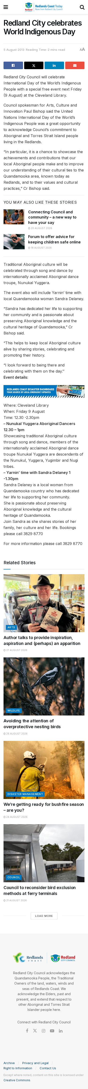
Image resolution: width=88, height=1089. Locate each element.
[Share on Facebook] (13, 65)
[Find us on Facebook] (27, 1031)
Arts (11, 627)
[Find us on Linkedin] (60, 1031)
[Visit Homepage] (44, 7)
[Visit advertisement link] (44, 391)
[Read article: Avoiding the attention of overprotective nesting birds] (44, 686)
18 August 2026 (41, 247)
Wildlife (14, 710)
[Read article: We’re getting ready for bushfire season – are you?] (44, 770)
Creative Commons (17, 1080)
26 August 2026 (16, 733)
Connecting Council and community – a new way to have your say (52, 217)
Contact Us (48, 1068)
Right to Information (18, 1068)
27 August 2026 (16, 650)
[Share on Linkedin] (54, 65)
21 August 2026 (16, 900)
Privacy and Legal (35, 1063)
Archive (9, 1063)
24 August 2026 (16, 816)
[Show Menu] (6, 7)
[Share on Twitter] (34, 65)
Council (14, 877)
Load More (44, 916)
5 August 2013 (14, 50)
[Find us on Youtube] (52, 1031)
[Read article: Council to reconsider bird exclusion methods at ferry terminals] (44, 853)
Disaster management (25, 794)
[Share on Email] (75, 65)
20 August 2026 (41, 228)
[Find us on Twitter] (35, 1031)
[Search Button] (82, 7)
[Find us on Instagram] (43, 1031)
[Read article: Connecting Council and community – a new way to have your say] (14, 216)
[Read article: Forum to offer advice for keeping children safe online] (14, 241)
